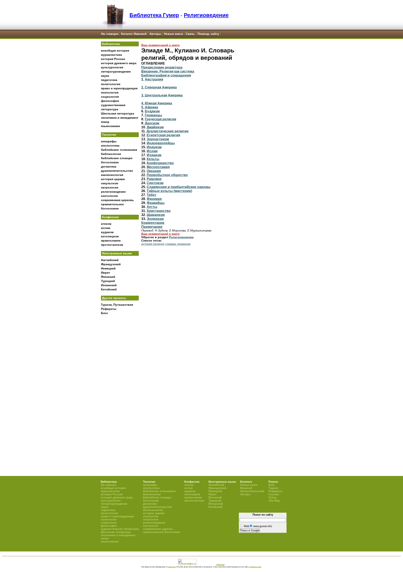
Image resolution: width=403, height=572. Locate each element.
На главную (109, 33)
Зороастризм (158, 139)
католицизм (110, 236)
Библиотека (111, 44)
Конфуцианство (160, 163)
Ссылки (273, 494)
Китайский (109, 289)
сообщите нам (255, 567)
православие (111, 240)
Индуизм (154, 147)
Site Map (274, 500)
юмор (105, 122)
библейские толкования (119, 149)
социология (110, 96)
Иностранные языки (117, 253)
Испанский (109, 285)
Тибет (151, 195)
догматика (108, 166)
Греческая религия (160, 119)
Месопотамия (158, 167)
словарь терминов (177, 244)
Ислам (152, 151)
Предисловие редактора (161, 67)
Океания (154, 171)
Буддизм (152, 111)
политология (110, 84)
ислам (105, 228)
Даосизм (152, 123)
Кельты (153, 159)
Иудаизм (154, 155)
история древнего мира (118, 63)
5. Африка (149, 107)
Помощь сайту (208, 33)
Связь (190, 33)
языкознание (110, 126)
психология (109, 92)
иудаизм (107, 232)
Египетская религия (163, 135)
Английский (110, 260)
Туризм (273, 488)
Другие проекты (114, 298)
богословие (110, 162)
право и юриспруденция (119, 88)
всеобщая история (115, 50)
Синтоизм (155, 183)
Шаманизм (156, 215)
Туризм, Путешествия (117, 304)
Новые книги (173, 33)
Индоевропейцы (161, 143)
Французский (111, 264)
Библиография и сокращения (166, 75)
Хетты (152, 207)
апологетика (110, 145)
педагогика (109, 80)
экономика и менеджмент (119, 117)
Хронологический (252, 491)
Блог (104, 313)
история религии (152, 244)
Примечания (151, 227)
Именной (246, 488)
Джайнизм (155, 127)
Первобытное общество (167, 175)
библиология (111, 154)
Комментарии (152, 223)
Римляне (154, 179)
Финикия (154, 199)
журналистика (111, 54)
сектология (109, 196)
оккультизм (109, 183)
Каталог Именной (134, 33)
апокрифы (108, 141)
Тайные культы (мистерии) (169, 191)
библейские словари (116, 158)
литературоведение (116, 71)
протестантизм (112, 244)
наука (105, 75)
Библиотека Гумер (154, 15)
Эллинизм (155, 219)
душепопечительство (117, 170)
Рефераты (108, 309)
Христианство (159, 211)
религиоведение (113, 191)
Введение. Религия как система (167, 71)
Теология (109, 134)
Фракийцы (156, 203)
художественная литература (120, 528)
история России (113, 59)
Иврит (105, 272)
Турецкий (108, 281)
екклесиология (112, 175)
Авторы (155, 33)
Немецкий (108, 268)
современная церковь (117, 200)
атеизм (106, 223)
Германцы (153, 115)
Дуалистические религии (167, 131)
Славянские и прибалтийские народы (179, 187)
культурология (112, 67)
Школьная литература (117, 113)
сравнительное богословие (161, 532)
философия (110, 101)
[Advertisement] (120, 386)
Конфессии (110, 217)
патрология (109, 187)
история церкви (113, 179)
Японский (108, 276)
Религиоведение (206, 15)
